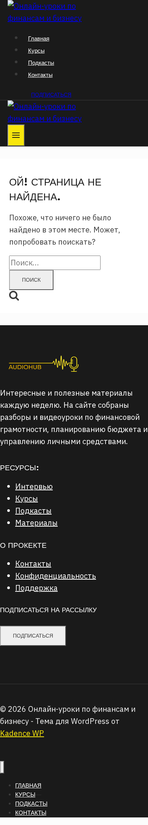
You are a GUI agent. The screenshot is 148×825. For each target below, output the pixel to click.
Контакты (40, 74)
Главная (38, 38)
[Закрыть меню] (2, 767)
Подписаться (51, 94)
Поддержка (36, 588)
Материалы (36, 523)
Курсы (36, 50)
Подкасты (41, 62)
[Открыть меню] (16, 135)
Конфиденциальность (55, 576)
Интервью (34, 486)
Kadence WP (22, 733)
